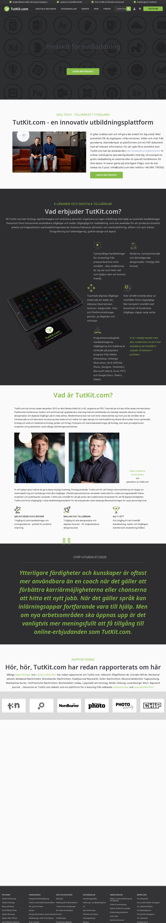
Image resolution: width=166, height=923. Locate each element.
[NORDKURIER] (69, 706)
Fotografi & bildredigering (39, 898)
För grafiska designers (146, 914)
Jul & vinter (114, 916)
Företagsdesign (89, 918)
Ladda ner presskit (106, 175)
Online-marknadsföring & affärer (42, 902)
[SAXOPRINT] (41, 706)
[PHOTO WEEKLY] (124, 706)
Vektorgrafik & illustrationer (67, 902)
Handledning (35, 895)
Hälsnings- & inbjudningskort (94, 902)
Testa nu (153, 8)
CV (84, 906)
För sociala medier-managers (148, 902)
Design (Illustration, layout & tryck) (42, 914)
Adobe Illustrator (8, 914)
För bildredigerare (144, 910)
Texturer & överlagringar (66, 906)
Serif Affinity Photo (9, 910)
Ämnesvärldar (116, 895)
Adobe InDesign (8, 902)
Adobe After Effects (9, 918)
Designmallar (89, 895)
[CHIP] (152, 706)
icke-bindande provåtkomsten (143, 150)
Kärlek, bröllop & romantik (120, 908)
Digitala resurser (64, 895)
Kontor (31, 910)
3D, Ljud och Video (36, 906)
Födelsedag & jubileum (119, 912)
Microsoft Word (8, 906)
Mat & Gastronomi (117, 920)
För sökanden (142, 918)
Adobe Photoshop (9, 898)
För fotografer (142, 898)
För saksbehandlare (145, 906)
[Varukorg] (140, 8)
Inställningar (61, 918)
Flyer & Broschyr (89, 910)
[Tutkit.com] (16, 9)
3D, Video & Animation (64, 910)
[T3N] (14, 706)
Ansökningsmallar (90, 898)
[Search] (128, 8)
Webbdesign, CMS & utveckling (41, 918)
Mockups (59, 898)
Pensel (58, 914)
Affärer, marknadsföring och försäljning (121, 899)
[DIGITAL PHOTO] (97, 706)
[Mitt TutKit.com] (134, 8)
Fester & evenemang (118, 904)
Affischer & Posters (90, 914)
